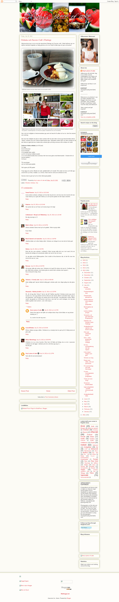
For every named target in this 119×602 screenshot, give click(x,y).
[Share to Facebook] (68, 180)
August (86, 282)
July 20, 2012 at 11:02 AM (38, 204)
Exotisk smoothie (87, 288)
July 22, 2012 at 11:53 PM (49, 291)
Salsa (93, 464)
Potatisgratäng (84, 457)
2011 (84, 415)
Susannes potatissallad (88, 383)
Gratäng (92, 438)
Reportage (87, 463)
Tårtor (92, 473)
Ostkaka (32, 183)
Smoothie (91, 466)
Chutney (95, 430)
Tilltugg (83, 473)
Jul (97, 447)
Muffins (85, 453)
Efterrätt (27, 183)
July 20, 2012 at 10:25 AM (42, 192)
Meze (96, 451)
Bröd (83, 426)
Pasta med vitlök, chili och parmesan (89, 362)
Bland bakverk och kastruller (34, 238)
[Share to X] (66, 180)
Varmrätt (84, 475)
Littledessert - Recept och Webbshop (36, 214)
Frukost (89, 435)
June (85, 399)
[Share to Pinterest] (70, 180)
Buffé (92, 426)
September (87, 280)
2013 (84, 268)
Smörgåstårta (84, 468)
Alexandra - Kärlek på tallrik (33, 291)
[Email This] (63, 180)
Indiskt (83, 445)
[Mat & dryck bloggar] (26, 585)
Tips (37, 183)
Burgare (83, 428)
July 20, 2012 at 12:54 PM (41, 225)
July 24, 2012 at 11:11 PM (51, 310)
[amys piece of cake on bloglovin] (86, 528)
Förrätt (83, 437)
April (85, 404)
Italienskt (95, 445)
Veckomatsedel (85, 477)
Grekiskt (83, 440)
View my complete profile (88, 117)
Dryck (85, 432)
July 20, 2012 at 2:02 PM (37, 249)
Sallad (86, 464)
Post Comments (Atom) (51, 397)
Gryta (93, 442)
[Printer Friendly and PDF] (24, 180)
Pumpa (95, 459)
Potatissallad (84, 459)
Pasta (82, 456)
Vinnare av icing (88, 357)
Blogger (69, 598)
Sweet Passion (30, 192)
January (86, 411)
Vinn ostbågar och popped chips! (92, 221)
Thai (94, 471)
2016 (84, 260)
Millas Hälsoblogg (31, 339)
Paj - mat (86, 454)
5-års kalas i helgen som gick (88, 353)
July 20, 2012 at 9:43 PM (37, 266)
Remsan (28, 266)
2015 (84, 262)
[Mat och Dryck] (24, 590)
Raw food (94, 461)
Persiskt (92, 456)
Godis (83, 439)
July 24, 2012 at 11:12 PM (47, 353)
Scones (83, 466)
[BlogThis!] (64, 180)
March (86, 406)
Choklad (86, 430)
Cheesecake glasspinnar (88, 296)
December (87, 272)
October (86, 277)
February (87, 409)
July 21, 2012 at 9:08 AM (46, 279)
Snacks (93, 468)
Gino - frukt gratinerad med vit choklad (87, 340)
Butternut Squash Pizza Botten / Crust (92, 238)
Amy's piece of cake (36, 310)
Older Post (71, 391)
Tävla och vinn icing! (88, 379)
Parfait (94, 454)
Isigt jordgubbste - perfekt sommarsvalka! (89, 389)
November (87, 275)
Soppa (83, 470)
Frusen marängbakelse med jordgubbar (89, 374)
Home (48, 391)
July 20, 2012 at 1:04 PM (49, 238)
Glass (92, 437)
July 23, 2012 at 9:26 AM (41, 327)
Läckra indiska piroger (88, 311)
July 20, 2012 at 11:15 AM (54, 214)
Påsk (85, 461)
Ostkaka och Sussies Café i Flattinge (89, 322)
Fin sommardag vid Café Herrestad (88, 367)
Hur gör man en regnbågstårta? (93, 204)
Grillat (92, 440)
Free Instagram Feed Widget (89, 163)
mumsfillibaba (30, 327)
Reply (27, 199)
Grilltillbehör (84, 442)
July (85, 285)
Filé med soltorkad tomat (87, 333)
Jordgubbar (87, 447)
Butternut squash (93, 428)
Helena (27, 249)
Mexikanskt (87, 451)
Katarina (28, 204)
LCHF (85, 449)
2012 (84, 270)
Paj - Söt (95, 452)
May (85, 401)
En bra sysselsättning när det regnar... (89, 347)
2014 (84, 265)
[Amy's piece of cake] (87, 555)
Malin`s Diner (29, 225)
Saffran (96, 463)
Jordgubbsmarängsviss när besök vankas (88, 328)
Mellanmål (94, 449)
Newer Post (25, 391)
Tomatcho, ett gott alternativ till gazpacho (88, 316)
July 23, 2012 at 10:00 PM (44, 339)
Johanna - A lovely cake (32, 279)
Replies (29, 307)
